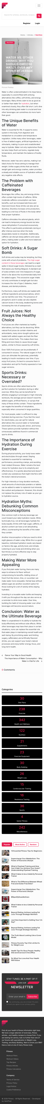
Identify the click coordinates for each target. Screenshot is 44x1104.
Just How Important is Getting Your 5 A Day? (26, 921)
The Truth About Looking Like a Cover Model (26, 936)
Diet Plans (22, 700)
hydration (25, 103)
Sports (22, 807)
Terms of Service (12, 1080)
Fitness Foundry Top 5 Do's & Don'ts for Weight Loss (25, 944)
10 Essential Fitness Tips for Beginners (26, 851)
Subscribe (32, 996)
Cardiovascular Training (22, 786)
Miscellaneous (22, 829)
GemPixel (7, 1101)
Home (22, 35)
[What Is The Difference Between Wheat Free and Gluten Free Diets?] (5, 884)
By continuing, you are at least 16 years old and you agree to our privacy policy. (22, 1003)
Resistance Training (22, 796)
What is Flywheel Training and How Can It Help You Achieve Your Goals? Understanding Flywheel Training (25, 868)
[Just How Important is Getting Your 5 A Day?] (5, 922)
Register (26, 23)
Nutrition (10, 42)
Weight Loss (22, 775)
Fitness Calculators (13, 1069)
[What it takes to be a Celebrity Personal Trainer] (5, 876)
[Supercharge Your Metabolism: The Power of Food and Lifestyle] (5, 860)
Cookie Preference (13, 1090)
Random (33, 844)
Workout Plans (11, 1055)
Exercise (22, 710)
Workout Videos (12, 1059)
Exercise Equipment (22, 753)
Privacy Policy (11, 1083)
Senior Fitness (22, 818)
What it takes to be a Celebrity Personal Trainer (26, 875)
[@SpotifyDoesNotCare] (5, 899)
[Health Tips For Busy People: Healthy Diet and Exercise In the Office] (5, 953)
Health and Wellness (22, 721)
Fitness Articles (12, 1066)
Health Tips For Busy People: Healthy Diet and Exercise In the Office (25, 952)
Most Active (20, 844)
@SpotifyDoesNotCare (20, 897)
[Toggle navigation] (39, 5)
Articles (30, 35)
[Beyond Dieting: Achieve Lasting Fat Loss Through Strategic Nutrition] (5, 914)
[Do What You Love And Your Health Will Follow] (5, 960)
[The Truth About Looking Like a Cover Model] (5, 937)
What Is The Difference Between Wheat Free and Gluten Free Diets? (26, 883)
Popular (7, 844)
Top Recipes (11, 1062)
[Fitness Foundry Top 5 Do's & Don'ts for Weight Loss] (5, 945)
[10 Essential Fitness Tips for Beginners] (5, 853)
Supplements (22, 743)
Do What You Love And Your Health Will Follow (25, 959)
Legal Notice (11, 1086)
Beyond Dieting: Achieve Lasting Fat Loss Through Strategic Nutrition (25, 913)
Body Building (22, 764)
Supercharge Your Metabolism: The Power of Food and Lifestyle (25, 859)
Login (37, 23)
